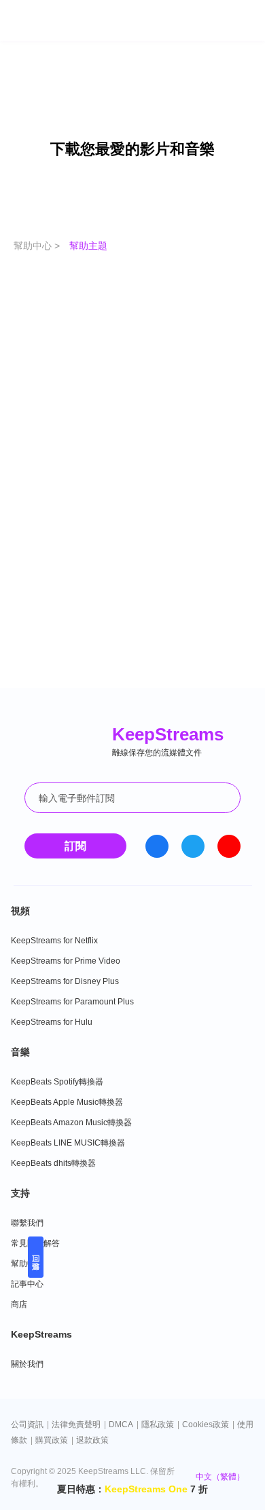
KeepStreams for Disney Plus (65, 981)
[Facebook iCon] (157, 846)
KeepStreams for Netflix (54, 940)
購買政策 (51, 1440)
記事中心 (27, 1284)
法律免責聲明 (76, 1424)
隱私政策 (157, 1424)
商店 (19, 1304)
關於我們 (27, 1364)
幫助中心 (27, 1263)
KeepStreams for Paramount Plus (72, 1001)
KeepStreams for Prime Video (65, 961)
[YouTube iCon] (229, 846)
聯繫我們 (27, 1223)
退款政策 (92, 1440)
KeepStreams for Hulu (51, 1022)
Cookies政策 (205, 1424)
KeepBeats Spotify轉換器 (57, 1082)
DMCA (121, 1424)
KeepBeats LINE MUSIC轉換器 (68, 1143)
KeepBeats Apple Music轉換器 (67, 1102)
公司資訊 (27, 1424)
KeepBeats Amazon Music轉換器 (71, 1122)
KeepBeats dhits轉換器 (53, 1163)
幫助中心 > (38, 245)
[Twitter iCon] (193, 846)
